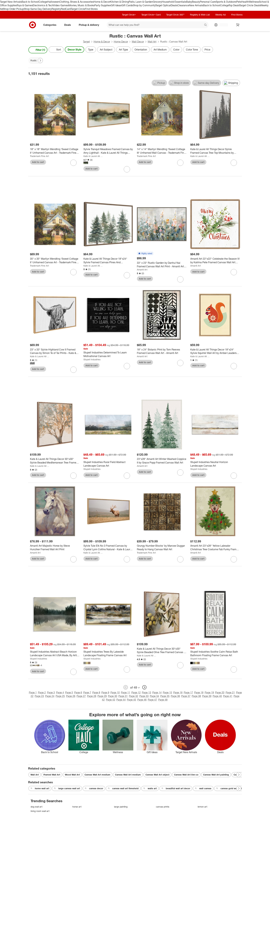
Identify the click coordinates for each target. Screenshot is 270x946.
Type (90, 49)
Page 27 (81, 696)
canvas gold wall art (231, 788)
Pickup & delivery (89, 24)
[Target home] (32, 25)
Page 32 (133, 696)
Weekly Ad (220, 14)
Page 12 (136, 692)
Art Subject (106, 49)
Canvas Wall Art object (157, 774)
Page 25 (60, 696)
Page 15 (167, 692)
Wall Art (152, 41)
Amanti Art (142, 269)
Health (245, 1)
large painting (121, 806)
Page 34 (154, 696)
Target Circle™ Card (151, 14)
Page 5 (69, 692)
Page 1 (33, 692)
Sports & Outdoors (226, 1)
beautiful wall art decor (178, 788)
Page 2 (42, 692)
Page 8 (96, 692)
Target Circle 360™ (175, 14)
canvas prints (162, 806)
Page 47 (152, 699)
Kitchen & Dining (119, 1)
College (43, 1)
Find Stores (91, 8)
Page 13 (146, 692)
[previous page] (125, 687)
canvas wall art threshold (125, 788)
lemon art (202, 806)
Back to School (30, 1)
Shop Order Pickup (13, 8)
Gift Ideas (116, 5)
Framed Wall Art (51, 774)
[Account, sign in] (222, 24)
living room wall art (40, 811)
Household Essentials (174, 1)
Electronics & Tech (43, 5)
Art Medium (160, 49)
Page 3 (51, 692)
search (206, 25)
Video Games (60, 5)
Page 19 (209, 692)
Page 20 (219, 692)
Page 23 (39, 696)
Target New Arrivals (11, 1)
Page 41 (227, 696)
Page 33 (144, 696)
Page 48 (163, 699)
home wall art (42, 788)
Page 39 (206, 696)
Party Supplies (102, 5)
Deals (174, 5)
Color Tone (192, 49)
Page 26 (70, 696)
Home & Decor (102, 1)
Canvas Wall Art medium (97, 774)
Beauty (196, 1)
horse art (76, 806)
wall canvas (205, 788)
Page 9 (105, 692)
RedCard (66, 8)
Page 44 (121, 699)
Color (176, 49)
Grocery (157, 1)
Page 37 (185, 696)
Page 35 (165, 696)
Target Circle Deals (249, 5)
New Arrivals (196, 5)
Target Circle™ (129, 14)
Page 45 (131, 699)
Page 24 (49, 696)
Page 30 (112, 696)
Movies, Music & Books (81, 5)
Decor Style (74, 49)
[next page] (144, 687)
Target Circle (78, 8)
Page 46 (142, 699)
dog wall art (36, 806)
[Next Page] (238, 49)
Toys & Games (25, 5)
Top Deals (234, 5)
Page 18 (198, 692)
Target (86, 41)
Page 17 (188, 692)
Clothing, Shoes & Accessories (76, 1)
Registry (56, 8)
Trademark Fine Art (39, 156)
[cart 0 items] (237, 24)
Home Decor (121, 41)
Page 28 (91, 696)
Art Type (123, 49)
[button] (145, 254)
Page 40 (217, 696)
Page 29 (102, 696)
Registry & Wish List (200, 14)
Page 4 (60, 692)
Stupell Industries (91, 359)
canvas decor (96, 788)
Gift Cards (127, 5)
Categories (49, 24)
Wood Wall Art (72, 774)
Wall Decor (138, 41)
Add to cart (38, 162)
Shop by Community (144, 5)
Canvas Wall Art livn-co (186, 774)
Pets (238, 1)
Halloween (53, 1)
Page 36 (175, 696)
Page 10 (115, 692)
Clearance (183, 5)
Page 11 (125, 692)
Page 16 (177, 692)
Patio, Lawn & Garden (141, 1)
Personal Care (208, 1)
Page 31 (123, 696)
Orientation (141, 49)
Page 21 (230, 692)
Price (207, 49)
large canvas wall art (69, 788)
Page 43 (110, 699)
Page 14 (157, 692)
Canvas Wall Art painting (216, 774)
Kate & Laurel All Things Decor (93, 156)
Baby (189, 1)
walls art (152, 788)
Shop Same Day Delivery (38, 8)
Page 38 (196, 696)
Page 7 (87, 692)
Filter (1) (40, 49)
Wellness (254, 1)
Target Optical (163, 5)
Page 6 (78, 692)
